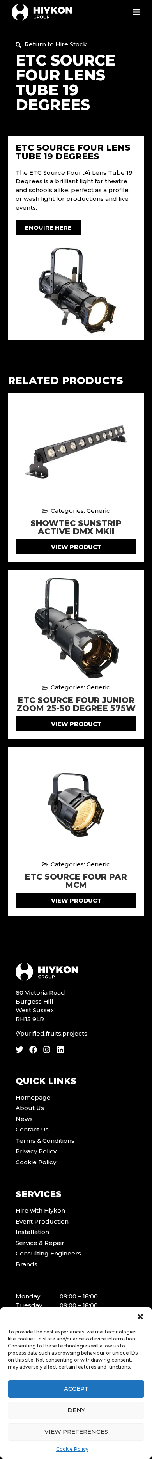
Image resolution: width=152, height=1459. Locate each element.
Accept (76, 1388)
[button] (140, 1317)
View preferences (76, 1431)
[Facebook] (33, 1050)
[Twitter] (19, 1050)
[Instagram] (47, 1050)
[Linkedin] (60, 1050)
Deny (76, 1410)
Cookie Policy (72, 1449)
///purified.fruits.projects (51, 1033)
